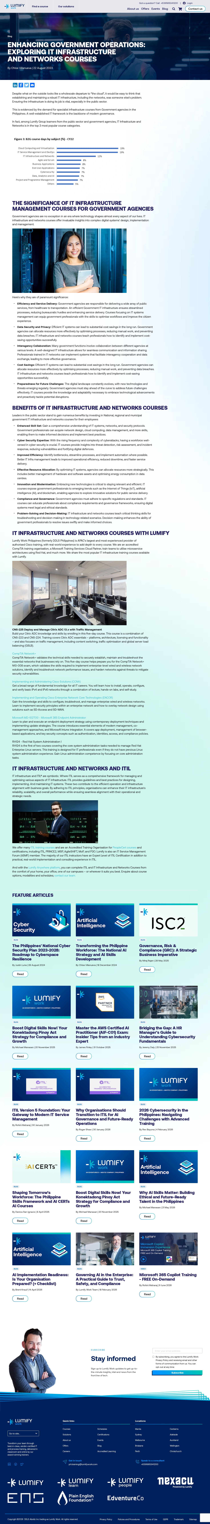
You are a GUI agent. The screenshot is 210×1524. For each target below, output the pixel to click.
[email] (32, 86)
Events (155, 8)
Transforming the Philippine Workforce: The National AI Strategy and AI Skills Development (102, 952)
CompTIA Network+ (24, 653)
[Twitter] (22, 1464)
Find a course (40, 6)
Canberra (174, 1429)
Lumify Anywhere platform (44, 867)
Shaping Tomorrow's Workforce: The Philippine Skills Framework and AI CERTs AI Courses (41, 1199)
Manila (138, 1429)
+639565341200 (169, 3)
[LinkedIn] (9, 1464)
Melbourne (140, 1440)
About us (133, 8)
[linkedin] (15, 86)
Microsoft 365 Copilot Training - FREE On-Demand (167, 1276)
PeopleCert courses (124, 847)
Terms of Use (151, 1519)
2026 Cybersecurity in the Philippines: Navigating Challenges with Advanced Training (164, 1117)
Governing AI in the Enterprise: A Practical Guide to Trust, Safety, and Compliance (104, 1279)
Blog (165, 8)
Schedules (102, 1429)
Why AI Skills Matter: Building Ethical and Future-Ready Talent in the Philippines (166, 1197)
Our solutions (66, 6)
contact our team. (65, 875)
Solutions (67, 1434)
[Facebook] (15, 1464)
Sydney (138, 1434)
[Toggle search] (173, 8)
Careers (66, 1451)
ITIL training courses (43, 847)
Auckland (174, 1440)
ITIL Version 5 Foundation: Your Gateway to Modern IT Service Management (41, 1114)
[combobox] (9, 1433)
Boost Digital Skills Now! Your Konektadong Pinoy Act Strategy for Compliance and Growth (39, 1034)
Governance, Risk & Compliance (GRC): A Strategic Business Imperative (168, 950)
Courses (66, 1429)
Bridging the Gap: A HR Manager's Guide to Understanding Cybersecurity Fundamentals (167, 1034)
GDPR (165, 1519)
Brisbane (139, 1445)
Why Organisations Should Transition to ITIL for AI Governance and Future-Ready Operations (104, 1117)
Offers (145, 8)
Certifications (103, 1434)
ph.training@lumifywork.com (83, 1464)
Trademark (179, 1519)
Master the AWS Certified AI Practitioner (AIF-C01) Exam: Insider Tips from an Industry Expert (103, 1034)
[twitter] (26, 86)
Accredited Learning (106, 1451)
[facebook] (21, 86)
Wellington (174, 1445)
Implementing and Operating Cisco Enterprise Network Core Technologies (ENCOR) (62, 697)
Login (189, 3)
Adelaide (174, 1434)
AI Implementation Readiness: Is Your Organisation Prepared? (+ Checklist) (40, 1279)
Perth (137, 1451)
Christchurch (176, 1451)
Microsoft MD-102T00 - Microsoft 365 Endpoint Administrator (49, 717)
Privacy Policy (106, 1519)
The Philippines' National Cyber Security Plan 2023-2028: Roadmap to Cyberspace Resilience (41, 952)
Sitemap (193, 1519)
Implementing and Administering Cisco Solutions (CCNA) (46, 681)
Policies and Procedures (129, 1519)
